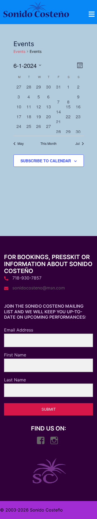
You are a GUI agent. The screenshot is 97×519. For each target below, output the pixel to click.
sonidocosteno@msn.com (38, 287)
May (21, 143)
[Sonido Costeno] (36, 11)
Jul (77, 143)
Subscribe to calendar (45, 160)
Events (19, 51)
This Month (48, 143)
